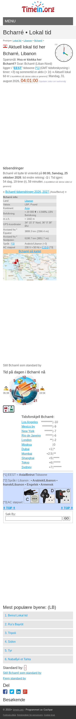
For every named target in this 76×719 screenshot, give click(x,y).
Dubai (26, 449)
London (27, 440)
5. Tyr (8, 650)
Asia (27, 208)
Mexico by (28, 426)
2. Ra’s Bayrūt (14, 624)
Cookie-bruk (49, 715)
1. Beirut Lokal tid (16, 615)
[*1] (37, 67)
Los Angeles (30, 422)
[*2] (13, 243)
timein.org (18, 709)
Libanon (28, 40)
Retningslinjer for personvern (30, 715)
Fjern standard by (14, 678)
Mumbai (27, 453)
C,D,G (45, 247)
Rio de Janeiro (31, 435)
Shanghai (28, 458)
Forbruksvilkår (9, 715)
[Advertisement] (38, 127)
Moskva (27, 444)
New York (28, 431)
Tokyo (25, 462)
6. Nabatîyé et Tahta (18, 659)
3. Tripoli (10, 633)
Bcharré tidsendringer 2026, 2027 (27, 191)
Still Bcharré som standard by (22, 672)
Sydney (27, 467)
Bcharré (38, 40)
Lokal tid (17, 40)
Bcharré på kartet (30, 251)
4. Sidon (10, 641)
